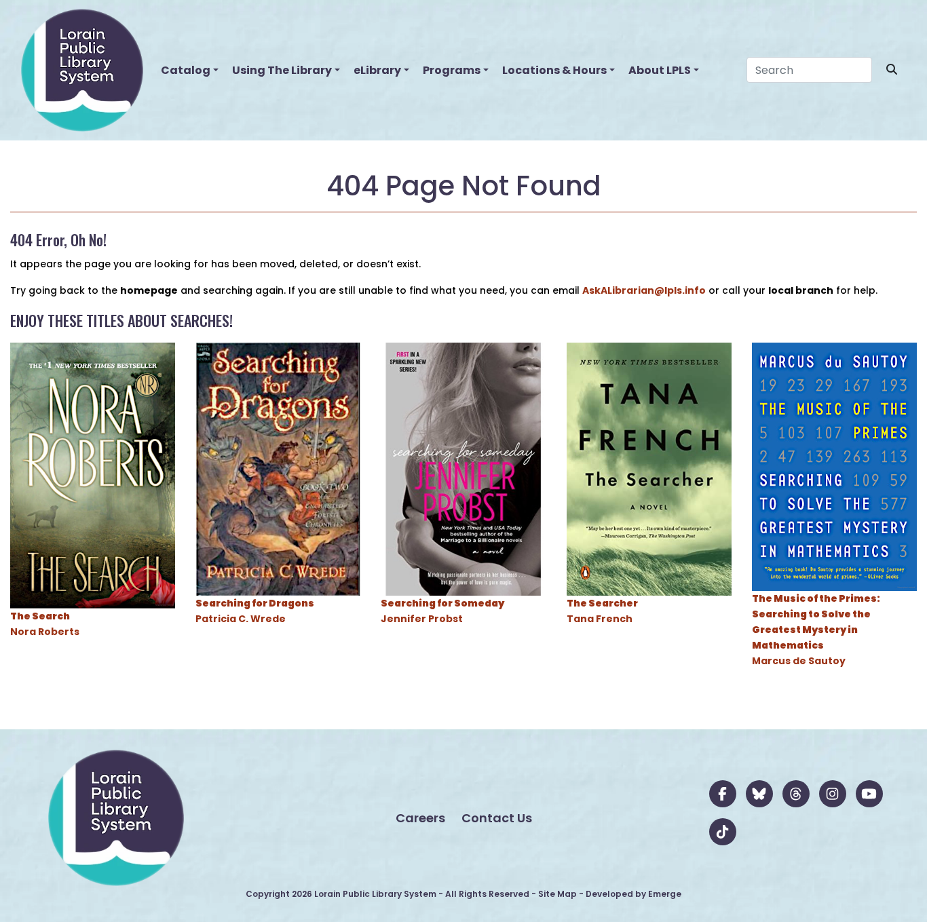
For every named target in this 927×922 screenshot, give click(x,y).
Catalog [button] (185, 70)
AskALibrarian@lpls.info (644, 290)
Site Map (557, 894)
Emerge (664, 894)
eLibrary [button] (377, 70)
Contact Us (496, 817)
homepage (149, 290)
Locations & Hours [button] (554, 70)
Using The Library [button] (282, 70)
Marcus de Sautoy (816, 630)
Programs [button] (451, 70)
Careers (420, 817)
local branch (800, 290)
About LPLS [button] (659, 70)
